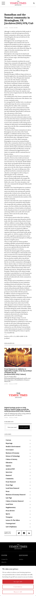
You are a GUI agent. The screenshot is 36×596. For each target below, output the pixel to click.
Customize (18, 587)
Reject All (18, 592)
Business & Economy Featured (15, 495)
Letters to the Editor (13, 520)
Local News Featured (12, 488)
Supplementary (11, 507)
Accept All (18, 582)
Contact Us (4, 559)
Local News (9, 504)
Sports (8, 514)
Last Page (9, 498)
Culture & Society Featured (14, 501)
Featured (9, 475)
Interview (9, 472)
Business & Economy (12, 453)
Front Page (9, 485)
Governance (10, 450)
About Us (3, 562)
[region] (18, 581)
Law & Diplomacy (11, 527)
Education (9, 462)
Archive (21, 559)
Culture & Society (11, 459)
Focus (7, 491)
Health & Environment (13, 446)
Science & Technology (13, 456)
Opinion (8, 466)
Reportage (9, 443)
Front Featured (11, 482)
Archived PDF (10, 469)
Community (10, 478)
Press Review (10, 511)
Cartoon (8, 440)
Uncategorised (10, 523)
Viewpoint (9, 517)
